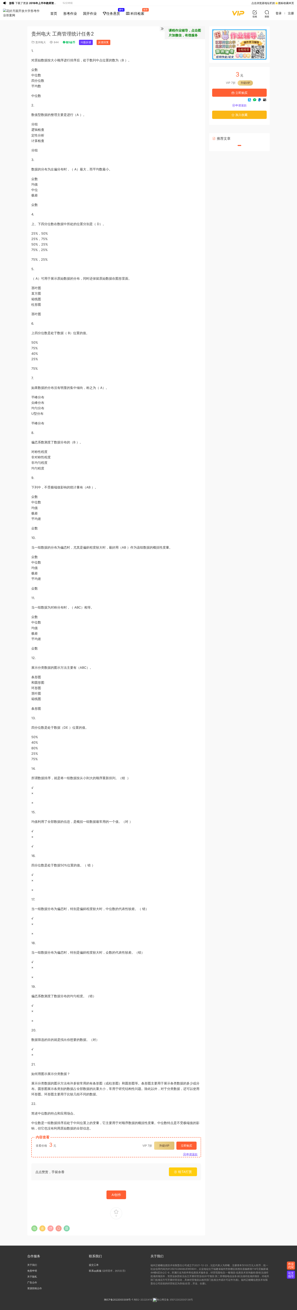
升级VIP (164, 1145)
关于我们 (32, 1264)
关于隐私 (32, 1276)
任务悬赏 (114, 12)
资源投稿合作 (34, 1288)
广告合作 (32, 1282)
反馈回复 (103, 42)
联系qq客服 (95, 1270)
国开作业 (90, 14)
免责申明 (32, 1270)
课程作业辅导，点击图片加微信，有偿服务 (185, 32)
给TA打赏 (184, 1172)
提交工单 (94, 1264)
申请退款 (192, 1154)
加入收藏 (241, 115)
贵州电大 (40, 42)
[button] (239, 145)
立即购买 (186, 1145)
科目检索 (138, 12)
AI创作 (116, 1195)
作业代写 (291, 1265)
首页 (53, 14)
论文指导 (291, 1274)
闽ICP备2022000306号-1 (118, 1299)
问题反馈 (86, 42)
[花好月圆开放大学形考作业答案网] (22, 13)
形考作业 (70, 14)
